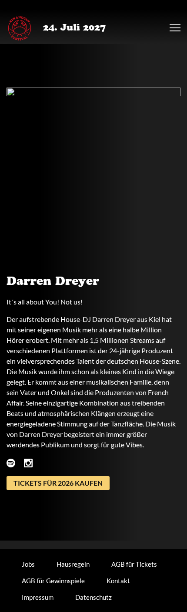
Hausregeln (73, 564)
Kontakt (118, 581)
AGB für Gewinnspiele (53, 581)
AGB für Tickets (134, 564)
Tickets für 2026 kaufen (58, 483)
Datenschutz (93, 597)
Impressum (37, 597)
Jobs (28, 564)
